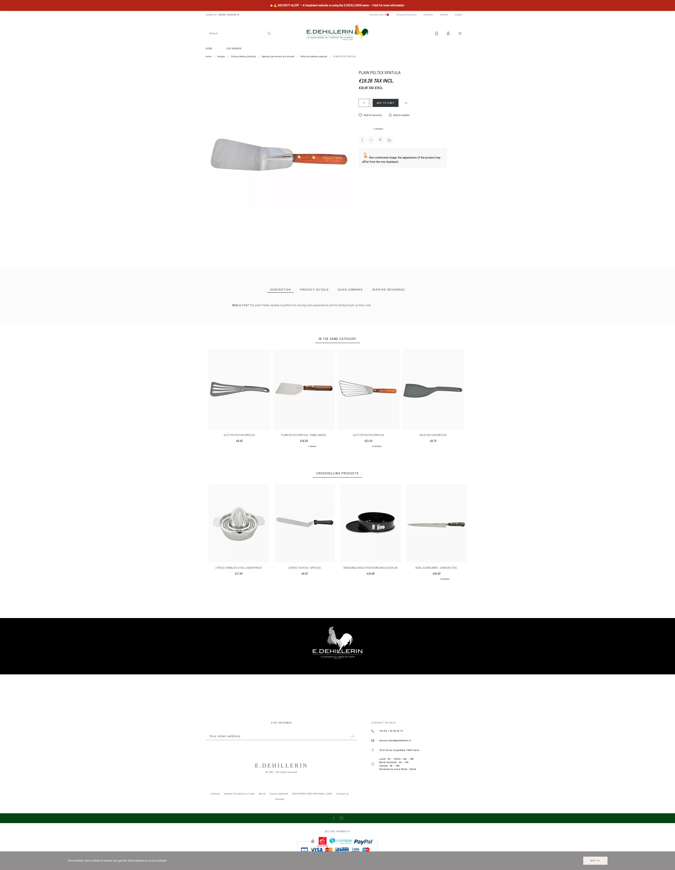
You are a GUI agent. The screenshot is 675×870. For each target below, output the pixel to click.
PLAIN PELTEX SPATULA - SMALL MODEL (304, 435)
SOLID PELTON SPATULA (433, 435)
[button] (406, 103)
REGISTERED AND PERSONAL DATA (312, 793)
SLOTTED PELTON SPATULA (239, 435)
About (262, 793)
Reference (210, 312)
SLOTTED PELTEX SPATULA (368, 435)
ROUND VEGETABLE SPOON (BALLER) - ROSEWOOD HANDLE (436, 569)
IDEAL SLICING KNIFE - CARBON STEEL (370, 567)
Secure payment (279, 793)
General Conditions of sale (239, 793)
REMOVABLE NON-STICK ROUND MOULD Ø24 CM (305, 567)
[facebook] (333, 818)
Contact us (342, 793)
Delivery (215, 793)
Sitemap (279, 799)
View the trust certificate (436, 310)
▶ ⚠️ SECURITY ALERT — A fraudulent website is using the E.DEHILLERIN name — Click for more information (337, 5)
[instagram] (341, 818)
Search (271, 33)
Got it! (595, 860)
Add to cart (386, 103)
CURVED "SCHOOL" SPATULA (239, 567)
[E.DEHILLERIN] (337, 33)
